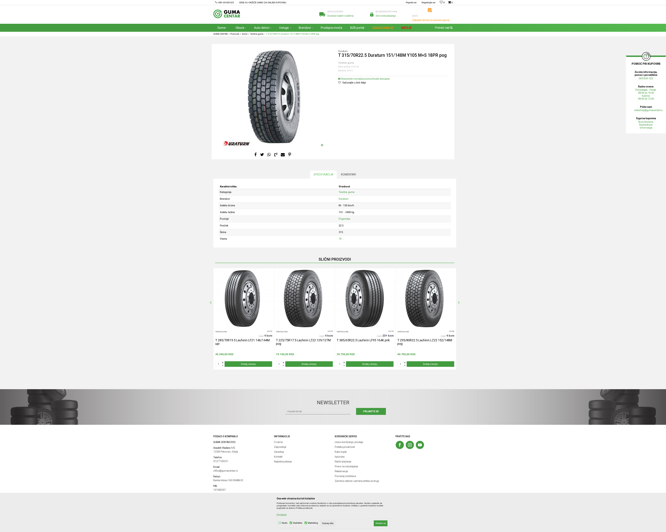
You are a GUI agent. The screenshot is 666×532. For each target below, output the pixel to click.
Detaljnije (282, 514)
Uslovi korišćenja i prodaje (349, 442)
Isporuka (339, 456)
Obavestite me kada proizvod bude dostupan (365, 78)
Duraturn (343, 198)
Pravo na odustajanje (346, 466)
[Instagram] (409, 445)
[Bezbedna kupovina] (371, 14)
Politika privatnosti (345, 447)
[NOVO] (430, 10)
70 (340, 238)
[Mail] (283, 154)
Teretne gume (256, 34)
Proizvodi (234, 34)
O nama (278, 442)
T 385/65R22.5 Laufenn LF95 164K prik (363, 340)
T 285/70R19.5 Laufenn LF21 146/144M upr (242, 342)
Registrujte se (428, 2)
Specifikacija (323, 174)
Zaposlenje (280, 447)
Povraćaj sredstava (345, 476)
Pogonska (344, 218)
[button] (443, 28)
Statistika (297, 523)
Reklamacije (341, 471)
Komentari (348, 174)
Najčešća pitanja (283, 461)
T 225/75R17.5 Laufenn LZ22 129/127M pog (303, 342)
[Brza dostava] (322, 14)
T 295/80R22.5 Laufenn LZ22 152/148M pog (424, 342)
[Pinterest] (289, 154)
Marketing (313, 523)
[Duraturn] (236, 143)
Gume (244, 34)
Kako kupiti (341, 451)
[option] (243, 319)
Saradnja (279, 451)
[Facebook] (255, 154)
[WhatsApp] (269, 154)
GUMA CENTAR (220, 34)
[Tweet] (262, 154)
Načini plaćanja (343, 461)
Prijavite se (371, 411)
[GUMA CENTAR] (226, 14)
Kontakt (278, 456)
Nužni (284, 523)
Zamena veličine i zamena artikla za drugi (357, 481)
